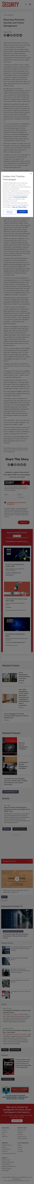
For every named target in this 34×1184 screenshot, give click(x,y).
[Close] (31, 173)
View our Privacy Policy (19, 207)
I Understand (22, 211)
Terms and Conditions (20, 197)
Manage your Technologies (10, 212)
